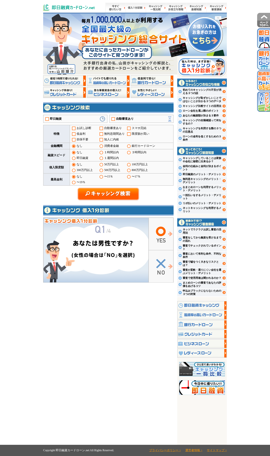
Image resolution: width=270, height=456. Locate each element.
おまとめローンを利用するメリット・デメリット (202, 189)
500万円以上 (112, 170)
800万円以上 (140, 170)
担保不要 (82, 139)
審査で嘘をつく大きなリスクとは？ (201, 263)
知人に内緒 (111, 139)
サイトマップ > (217, 450)
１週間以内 (111, 157)
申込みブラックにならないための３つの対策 (202, 292)
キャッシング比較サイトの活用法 (202, 106)
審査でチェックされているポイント (202, 247)
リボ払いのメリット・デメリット (202, 203)
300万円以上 (85, 170)
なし (79, 145)
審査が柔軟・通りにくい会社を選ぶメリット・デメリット (202, 271)
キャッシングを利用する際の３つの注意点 (202, 130)
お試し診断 (84, 128)
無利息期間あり (114, 133)
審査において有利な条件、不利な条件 (202, 255)
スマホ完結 (139, 128)
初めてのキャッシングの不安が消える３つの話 (202, 91)
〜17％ (136, 176)
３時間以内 (139, 152)
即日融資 (56, 118)
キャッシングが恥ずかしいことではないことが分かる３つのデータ (202, 100)
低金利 (81, 133)
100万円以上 (140, 164)
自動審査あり (125, 118)
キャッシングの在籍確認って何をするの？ (202, 122)
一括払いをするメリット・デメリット (202, 197)
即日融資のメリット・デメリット (202, 174)
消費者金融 (111, 145)
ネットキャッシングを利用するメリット (202, 210)
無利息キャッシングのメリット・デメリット (202, 181)
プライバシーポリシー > (165, 450)
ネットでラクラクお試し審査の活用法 (202, 231)
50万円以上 (111, 164)
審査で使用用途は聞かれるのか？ (202, 278)
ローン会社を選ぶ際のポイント (201, 110)
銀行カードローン (143, 145)
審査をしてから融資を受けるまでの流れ (202, 239)
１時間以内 (111, 152)
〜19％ (81, 182)
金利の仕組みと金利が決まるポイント (202, 168)
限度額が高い (140, 133)
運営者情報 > (193, 450)
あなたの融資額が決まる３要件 (201, 115)
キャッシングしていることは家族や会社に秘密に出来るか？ (202, 160)
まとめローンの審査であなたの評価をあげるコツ (202, 284)
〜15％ (108, 176)
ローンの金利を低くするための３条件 (202, 138)
